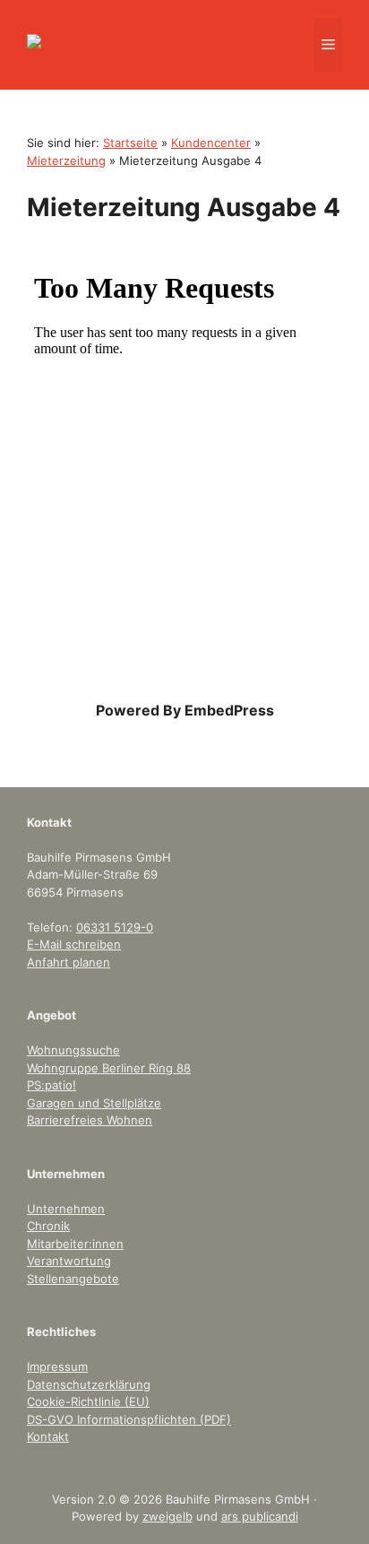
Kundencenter (211, 142)
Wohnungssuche (73, 1050)
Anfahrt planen (68, 962)
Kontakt (48, 1436)
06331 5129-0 (114, 927)
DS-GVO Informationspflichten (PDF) (129, 1419)
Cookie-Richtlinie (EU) (88, 1401)
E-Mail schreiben (74, 944)
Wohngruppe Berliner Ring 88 (109, 1068)
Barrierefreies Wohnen (89, 1120)
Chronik (48, 1226)
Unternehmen (66, 1208)
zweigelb (167, 1516)
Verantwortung (69, 1260)
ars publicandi (259, 1516)
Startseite (130, 142)
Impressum (57, 1366)
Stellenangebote (73, 1278)
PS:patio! (51, 1085)
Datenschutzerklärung (88, 1384)
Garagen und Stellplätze (94, 1103)
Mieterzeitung (66, 160)
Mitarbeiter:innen (75, 1243)
